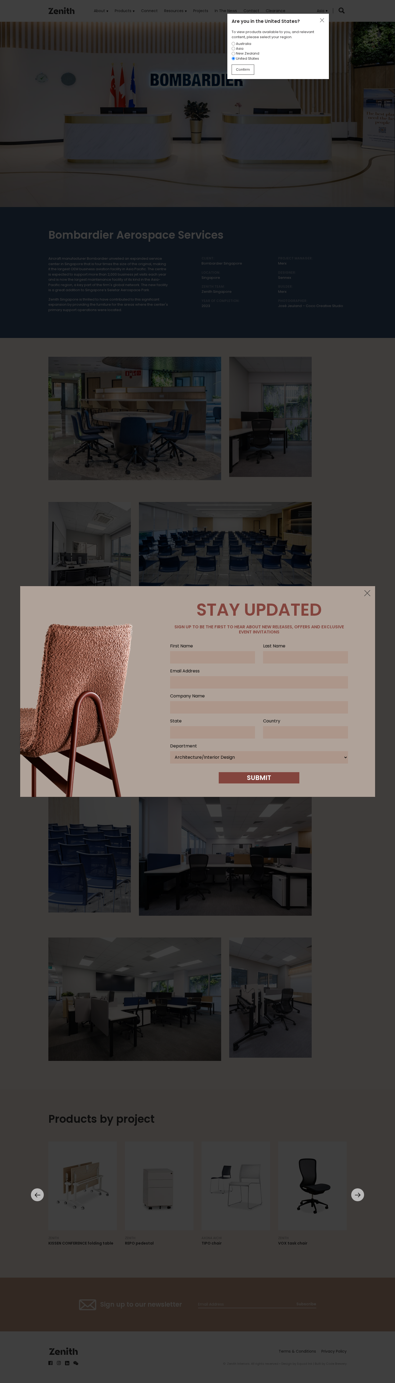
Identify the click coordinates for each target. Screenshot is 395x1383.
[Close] (367, 593)
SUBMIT (259, 777)
